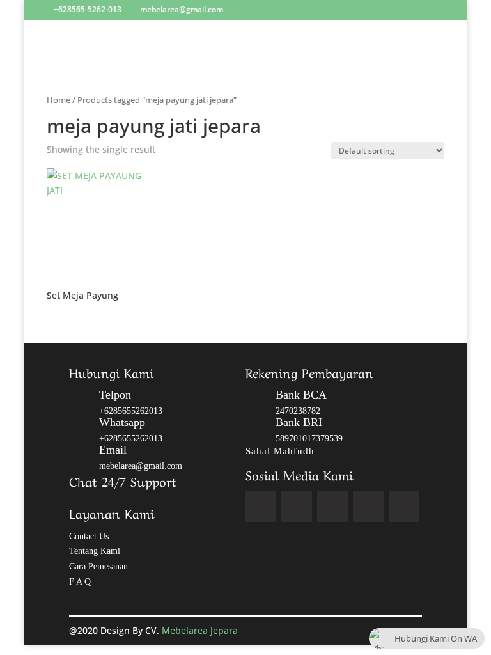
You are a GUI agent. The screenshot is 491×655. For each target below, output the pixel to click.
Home (58, 100)
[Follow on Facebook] (261, 506)
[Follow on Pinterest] (368, 506)
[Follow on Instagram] (332, 506)
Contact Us (89, 536)
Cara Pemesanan (98, 566)
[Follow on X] (296, 506)
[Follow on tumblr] (404, 506)
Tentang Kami (94, 551)
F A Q (80, 582)
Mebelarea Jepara (201, 630)
